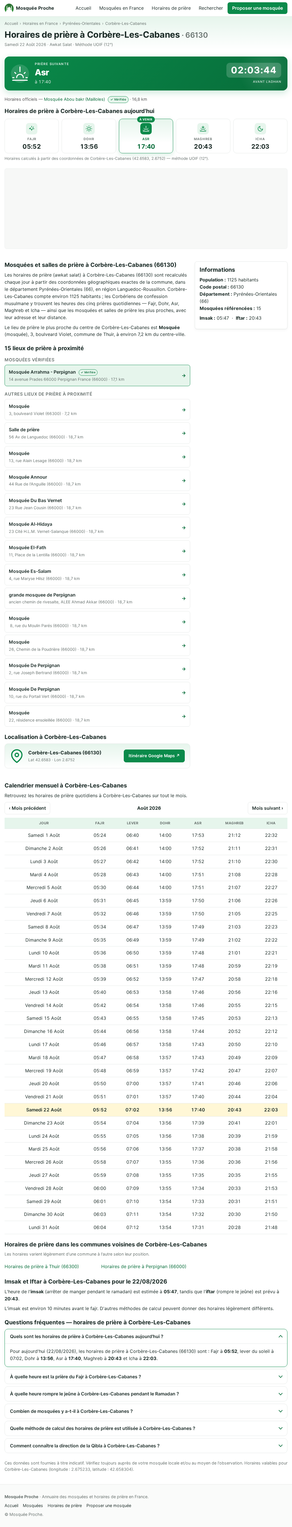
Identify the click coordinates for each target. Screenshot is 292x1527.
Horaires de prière (171, 8)
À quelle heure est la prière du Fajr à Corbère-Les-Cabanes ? (75, 1376)
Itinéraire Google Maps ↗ (154, 755)
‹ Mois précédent (27, 808)
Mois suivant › (267, 808)
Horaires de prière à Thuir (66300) (42, 1266)
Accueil (83, 8)
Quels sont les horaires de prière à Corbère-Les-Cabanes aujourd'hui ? (86, 1336)
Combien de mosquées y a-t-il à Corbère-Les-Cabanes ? (71, 1411)
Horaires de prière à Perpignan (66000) (143, 1266)
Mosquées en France (121, 8)
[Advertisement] (146, 209)
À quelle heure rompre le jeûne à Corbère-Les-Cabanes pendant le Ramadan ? (94, 1394)
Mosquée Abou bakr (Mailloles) (74, 99)
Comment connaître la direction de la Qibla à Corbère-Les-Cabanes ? (85, 1446)
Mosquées (33, 1505)
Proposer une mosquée (257, 8)
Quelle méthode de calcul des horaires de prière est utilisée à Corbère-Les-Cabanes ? (102, 1428)
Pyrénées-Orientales (81, 23)
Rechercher (211, 8)
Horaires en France (40, 23)
